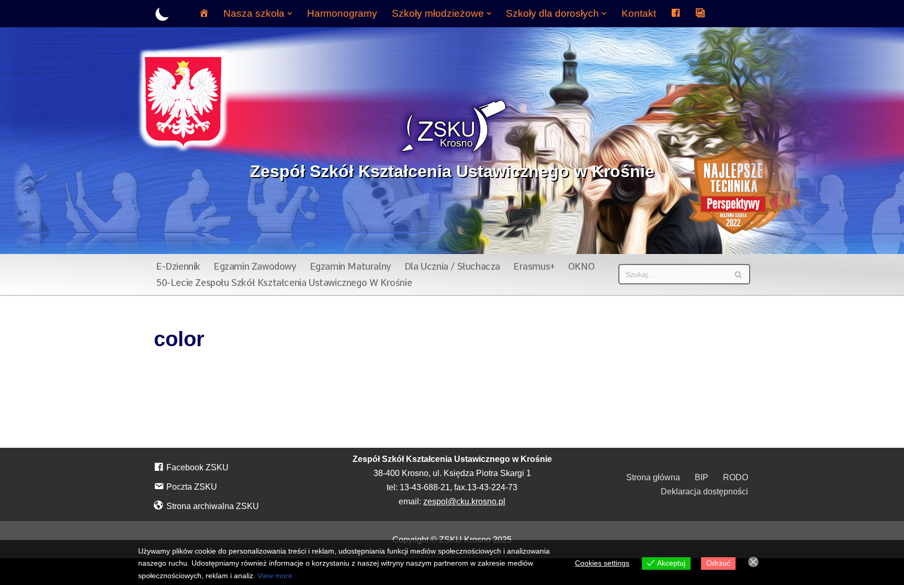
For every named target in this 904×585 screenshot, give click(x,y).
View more (274, 575)
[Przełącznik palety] (162, 14)
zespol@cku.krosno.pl (464, 501)
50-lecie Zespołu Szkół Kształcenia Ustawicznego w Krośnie (284, 282)
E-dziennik (178, 266)
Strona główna (653, 477)
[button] (289, 13)
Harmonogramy (342, 13)
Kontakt (639, 13)
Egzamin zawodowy (255, 266)
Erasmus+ (534, 266)
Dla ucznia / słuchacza (452, 266)
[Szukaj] (738, 274)
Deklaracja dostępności (704, 491)
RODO (735, 477)
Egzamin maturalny (350, 266)
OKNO (581, 266)
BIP (701, 477)
